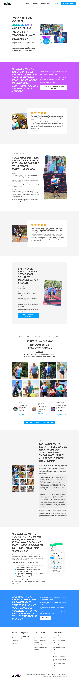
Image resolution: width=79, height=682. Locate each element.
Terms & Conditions (62, 674)
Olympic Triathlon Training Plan (59, 660)
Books (13, 637)
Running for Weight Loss (25, 637)
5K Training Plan (57, 635)
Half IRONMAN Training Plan (59, 652)
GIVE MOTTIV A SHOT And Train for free (39, 422)
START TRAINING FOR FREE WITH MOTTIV (53, 87)
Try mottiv (45, 618)
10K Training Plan (57, 637)
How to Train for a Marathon (41, 645)
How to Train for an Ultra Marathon (40, 648)
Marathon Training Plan (59, 645)
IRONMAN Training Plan (59, 656)
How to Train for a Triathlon (41, 652)
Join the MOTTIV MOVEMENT (28, 315)
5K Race (36, 635)
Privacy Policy (51, 674)
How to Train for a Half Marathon (40, 641)
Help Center (15, 643)
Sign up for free (68, 3)
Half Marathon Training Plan (59, 641)
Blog (13, 635)
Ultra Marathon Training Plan (59, 648)
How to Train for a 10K (40, 637)
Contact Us (15, 640)
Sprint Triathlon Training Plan (59, 664)
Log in (56, 3)
